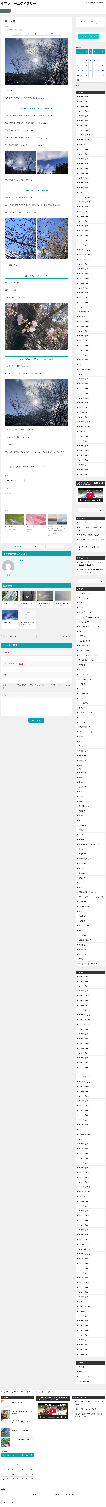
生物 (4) (81, 849)
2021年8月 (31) (84, 383)
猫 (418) (81, 839)
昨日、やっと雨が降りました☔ (62, 604)
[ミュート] (97, 500)
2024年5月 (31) (84, 226)
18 (82, 70)
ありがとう (9, 29)
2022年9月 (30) (84, 321)
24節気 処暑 (84, 522)
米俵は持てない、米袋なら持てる (21, 1430)
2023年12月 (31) (84, 250)
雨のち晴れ (30, 526)
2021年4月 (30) (84, 403)
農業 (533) (82, 935)
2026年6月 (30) (84, 106)
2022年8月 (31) (84, 326)
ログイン (82, 1367)
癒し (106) (82, 863)
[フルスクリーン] (100, 500)
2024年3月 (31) (84, 235)
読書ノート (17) (84, 925)
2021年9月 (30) (84, 379)
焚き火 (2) (82, 835)
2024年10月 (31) (84, 202)
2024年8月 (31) (84, 211)
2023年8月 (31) (84, 269)
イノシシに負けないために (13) (89, 626)
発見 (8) (81, 868)
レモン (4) (82, 722)
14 (94, 66)
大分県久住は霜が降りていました (10, 604)
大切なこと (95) (84, 751)
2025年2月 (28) (84, 183)
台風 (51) (82, 736)
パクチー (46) (83, 693)
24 (78, 75)
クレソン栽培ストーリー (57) (88, 655)
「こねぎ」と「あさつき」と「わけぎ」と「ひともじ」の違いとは (22, 1421)
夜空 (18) (82, 746)
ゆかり (89, 565)
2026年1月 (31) (84, 130)
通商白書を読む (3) (85, 940)
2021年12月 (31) (84, 364)
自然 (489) (82, 902)
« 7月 (78, 85)
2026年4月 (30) (84, 116)
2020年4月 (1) (83, 460)
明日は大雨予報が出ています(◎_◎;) (45, 604)
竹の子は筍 (66, 636)
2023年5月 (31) (84, 283)
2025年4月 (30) (84, 173)
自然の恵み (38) (84, 906)
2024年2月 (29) (84, 240)
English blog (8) (84, 598)
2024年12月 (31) (84, 192)
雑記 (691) (82, 954)
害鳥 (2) (81, 782)
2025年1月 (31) (84, 187)
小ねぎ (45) (82, 787)
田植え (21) (82, 854)
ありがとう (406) (84, 622)
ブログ (48, 1494)
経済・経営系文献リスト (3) (88, 892)
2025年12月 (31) (84, 135)
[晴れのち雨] (14, 519)
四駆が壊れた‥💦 (26, 603)
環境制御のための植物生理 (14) (89, 844)
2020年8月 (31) (84, 441)
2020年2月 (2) (83, 470)
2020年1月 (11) (84, 474)
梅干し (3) (82, 820)
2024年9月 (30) (84, 207)
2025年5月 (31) (84, 168)
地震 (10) (82, 741)
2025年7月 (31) (84, 159)
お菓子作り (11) (84, 646)
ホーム (6, 11)
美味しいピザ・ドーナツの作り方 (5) (91, 897)
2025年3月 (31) (84, 178)
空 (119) (81, 882)
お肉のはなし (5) (84, 641)
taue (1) (81, 607)
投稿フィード (83, 1371)
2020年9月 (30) (84, 436)
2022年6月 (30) (84, 336)
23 (103, 70)
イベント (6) (83, 631)
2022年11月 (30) (84, 312)
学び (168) (82, 772)
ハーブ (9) (82, 689)
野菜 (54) (82, 945)
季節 (21, 29)
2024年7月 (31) (84, 216)
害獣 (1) (81, 777)
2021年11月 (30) (84, 369)
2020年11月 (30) (84, 426)
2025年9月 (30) (84, 149)
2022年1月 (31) (84, 360)
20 (90, 70)
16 (103, 66)
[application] (90, 495)
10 (78, 66)
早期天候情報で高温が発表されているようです (27, 624)
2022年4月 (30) (84, 345)
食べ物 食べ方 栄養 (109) (88, 964)
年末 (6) (81, 796)
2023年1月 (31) (84, 302)
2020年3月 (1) (83, 465)
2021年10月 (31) (84, 374)
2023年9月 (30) (84, 264)
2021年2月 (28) (84, 412)
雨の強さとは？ (8, 622)
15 (99, 66)
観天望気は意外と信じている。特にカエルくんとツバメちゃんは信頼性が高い (57, 528)
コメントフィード (84, 1376)
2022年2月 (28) (84, 355)
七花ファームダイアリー (18, 3)
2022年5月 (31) (84, 340)
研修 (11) (82, 873)
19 (86, 70)
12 (86, 66)
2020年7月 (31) (84, 446)
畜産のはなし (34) (85, 859)
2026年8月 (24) (84, 97)
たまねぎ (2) (83, 669)
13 (90, 66)
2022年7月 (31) (84, 331)
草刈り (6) (82, 911)
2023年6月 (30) (84, 278)
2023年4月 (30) (84, 288)
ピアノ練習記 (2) (84, 703)
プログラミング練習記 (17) (87, 713)
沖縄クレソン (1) (84, 825)
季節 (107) (82, 760)
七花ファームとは (17, 1402)
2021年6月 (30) (84, 393)
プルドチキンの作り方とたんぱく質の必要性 (22, 1412)
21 (94, 70)
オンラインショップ (89, 36)
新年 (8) (81, 801)
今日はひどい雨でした (9, 636)
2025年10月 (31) (84, 144)
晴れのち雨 (9, 526)
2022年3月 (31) (84, 350)
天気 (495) (82, 755)
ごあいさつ (57, 1494)
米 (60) (81, 887)
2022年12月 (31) (84, 307)
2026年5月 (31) (84, 111)
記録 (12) (82, 921)
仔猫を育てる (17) (85, 727)
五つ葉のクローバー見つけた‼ (20, 1439)
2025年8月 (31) (84, 154)
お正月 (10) (82, 636)
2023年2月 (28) (84, 297)
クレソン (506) (84, 650)
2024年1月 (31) (84, 245)
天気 (16, 29)
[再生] (81, 500)
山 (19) (81, 792)
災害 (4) (81, 830)
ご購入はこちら (69, 1494)
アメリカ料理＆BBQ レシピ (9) (89, 617)
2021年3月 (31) (84, 407)
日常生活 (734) (84, 806)
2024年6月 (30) (84, 221)
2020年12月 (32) (84, 422)
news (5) (82, 603)
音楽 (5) (81, 959)
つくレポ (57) (83, 674)
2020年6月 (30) (84, 450)
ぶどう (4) (82, 708)
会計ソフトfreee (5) (85, 732)
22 (99, 70)
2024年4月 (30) (84, 230)
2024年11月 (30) (84, 197)
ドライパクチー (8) (85, 679)
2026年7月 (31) (84, 101)
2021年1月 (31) (84, 417)
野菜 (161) (82, 949)
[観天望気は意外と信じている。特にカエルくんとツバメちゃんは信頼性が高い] (57, 519)
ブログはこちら (88, 21)
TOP (13, 1392)
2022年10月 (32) (84, 316)
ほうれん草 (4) (83, 717)
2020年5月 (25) (84, 455)
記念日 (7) (82, 916)
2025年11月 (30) (84, 140)
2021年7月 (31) (84, 388)
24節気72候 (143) (84, 593)
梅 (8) (81, 815)
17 (78, 70)
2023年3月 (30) (84, 293)
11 (82, 66)
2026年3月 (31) (84, 120)
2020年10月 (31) (84, 431)
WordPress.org (84, 1381)
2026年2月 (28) (84, 125)
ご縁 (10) (82, 665)
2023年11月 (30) (84, 254)
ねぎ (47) (82, 684)
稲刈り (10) (82, 878)
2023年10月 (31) (84, 259)
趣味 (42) (82, 930)
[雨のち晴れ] (36, 519)
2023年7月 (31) (84, 273)
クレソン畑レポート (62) (87, 660)
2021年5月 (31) (84, 398)
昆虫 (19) (82, 811)
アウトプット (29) (85, 612)
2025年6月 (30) (84, 164)
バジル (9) (82, 698)
